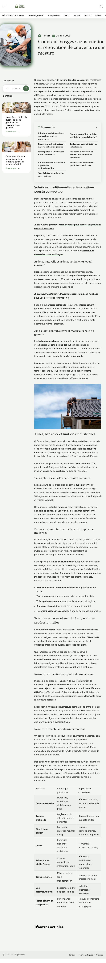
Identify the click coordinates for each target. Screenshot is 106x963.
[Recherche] (101, 6)
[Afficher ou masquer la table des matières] (76, 127)
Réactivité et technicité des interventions (51, 174)
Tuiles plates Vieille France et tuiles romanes (51, 153)
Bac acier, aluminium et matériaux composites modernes (81, 154)
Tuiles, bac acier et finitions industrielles (83, 145)
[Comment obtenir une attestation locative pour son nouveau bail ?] (16, 147)
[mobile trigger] (5, 6)
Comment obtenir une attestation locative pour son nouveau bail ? (15, 160)
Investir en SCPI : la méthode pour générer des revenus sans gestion (16, 122)
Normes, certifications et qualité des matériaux (82, 163)
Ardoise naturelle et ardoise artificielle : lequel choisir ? (83, 135)
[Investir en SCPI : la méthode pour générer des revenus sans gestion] (16, 107)
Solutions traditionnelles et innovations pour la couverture (51, 136)
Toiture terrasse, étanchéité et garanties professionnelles (51, 165)
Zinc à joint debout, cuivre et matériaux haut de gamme (51, 145)
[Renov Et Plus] (19, 6)
